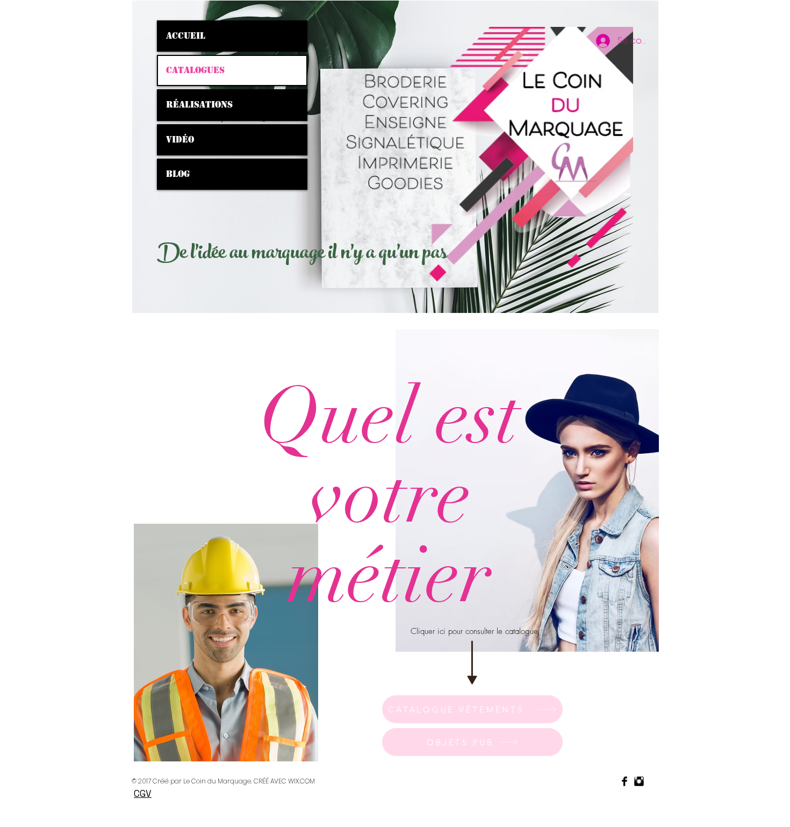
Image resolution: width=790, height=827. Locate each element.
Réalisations (199, 104)
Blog (178, 174)
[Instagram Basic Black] (639, 781)
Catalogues (195, 70)
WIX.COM (301, 781)
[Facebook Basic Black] (624, 781)
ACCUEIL (185, 35)
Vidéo (180, 139)
